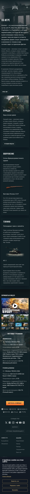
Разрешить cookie (15, 485)
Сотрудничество (20, 449)
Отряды (18, 443)
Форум (14, 427)
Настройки (15, 490)
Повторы (18, 446)
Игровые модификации (14, 431)
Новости (4, 438)
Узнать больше (6, 476)
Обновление (4, 443)
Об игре (18, 438)
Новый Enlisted (20, 441)
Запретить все (15, 481)
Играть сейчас (15, 403)
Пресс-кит (5, 92)
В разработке (4, 441)
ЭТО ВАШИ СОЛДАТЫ (9, 144)
